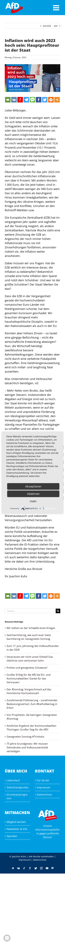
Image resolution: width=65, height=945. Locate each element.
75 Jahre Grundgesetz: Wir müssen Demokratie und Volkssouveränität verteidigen (27, 747)
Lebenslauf (13, 780)
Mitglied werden (16, 822)
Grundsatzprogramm (17, 796)
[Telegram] (26, 99)
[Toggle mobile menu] (56, 7)
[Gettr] (20, 99)
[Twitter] (44, 99)
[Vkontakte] (14, 99)
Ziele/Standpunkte (17, 787)
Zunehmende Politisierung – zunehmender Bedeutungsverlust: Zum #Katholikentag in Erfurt (32, 704)
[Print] (51, 99)
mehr (33, 501)
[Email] (8, 99)
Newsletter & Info (17, 829)
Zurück (47, 26)
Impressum (43, 787)
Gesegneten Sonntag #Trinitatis (25, 736)
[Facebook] (38, 99)
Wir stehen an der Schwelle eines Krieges (31, 628)
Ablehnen (33, 493)
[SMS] (32, 99)
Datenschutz (44, 794)
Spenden (12, 836)
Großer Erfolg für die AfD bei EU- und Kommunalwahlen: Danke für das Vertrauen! (28, 678)
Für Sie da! (43, 780)
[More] (57, 99)
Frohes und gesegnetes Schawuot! (27, 667)
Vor (56, 26)
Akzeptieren (33, 486)
